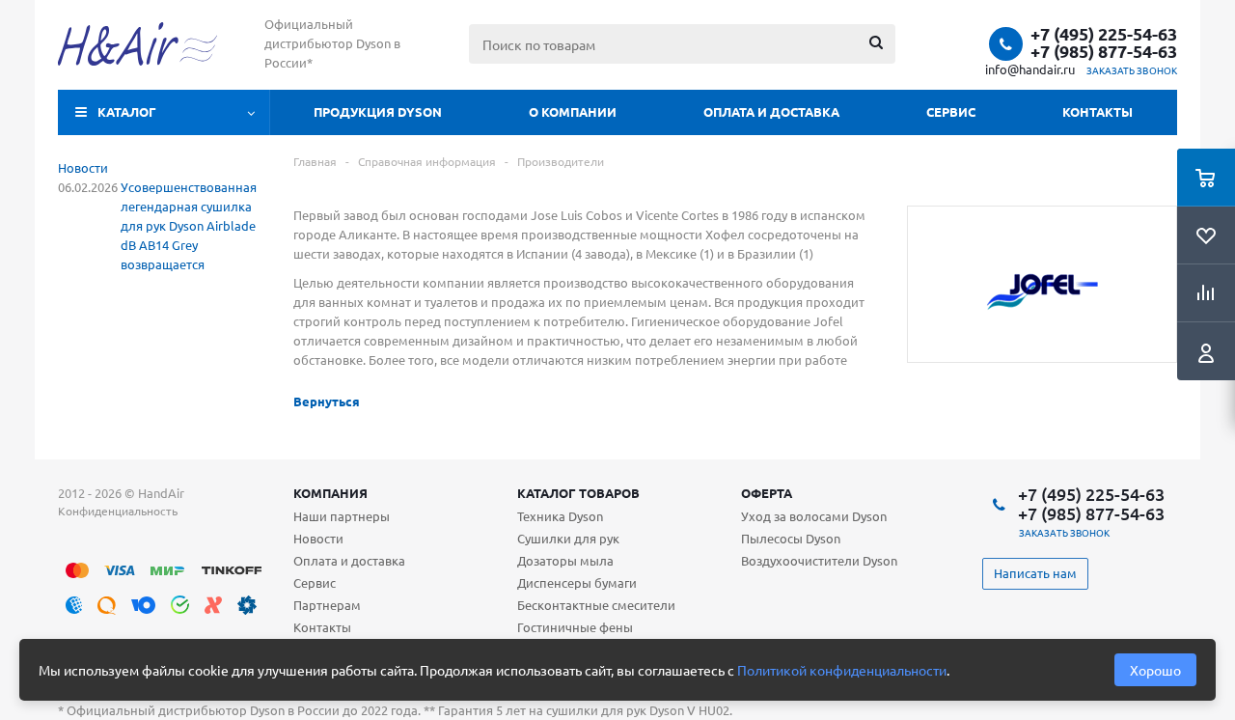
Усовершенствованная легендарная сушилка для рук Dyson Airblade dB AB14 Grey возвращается (189, 225)
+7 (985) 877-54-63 (1103, 51)
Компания (330, 493)
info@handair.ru (1030, 69)
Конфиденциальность (118, 510)
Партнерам (327, 604)
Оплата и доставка (771, 111)
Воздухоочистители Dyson (819, 560)
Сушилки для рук (568, 538)
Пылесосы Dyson (790, 538)
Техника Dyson (560, 516)
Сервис (950, 111)
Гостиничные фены (575, 627)
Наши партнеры (341, 516)
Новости (83, 167)
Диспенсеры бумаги (577, 582)
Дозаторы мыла (565, 560)
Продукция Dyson (378, 111)
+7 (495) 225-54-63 (1103, 33)
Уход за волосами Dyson (814, 516)
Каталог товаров (578, 493)
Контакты (1097, 111)
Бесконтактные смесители (596, 604)
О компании (573, 111)
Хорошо (1155, 669)
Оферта (766, 493)
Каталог (126, 111)
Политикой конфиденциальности (842, 669)
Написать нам (1035, 573)
